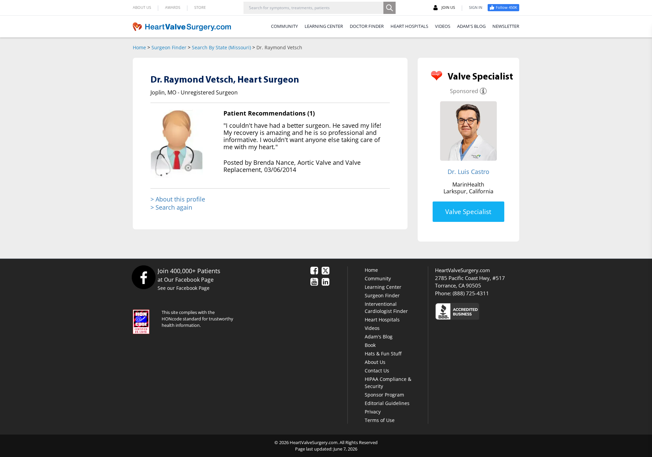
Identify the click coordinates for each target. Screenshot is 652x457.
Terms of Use (380, 420)
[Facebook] (143, 277)
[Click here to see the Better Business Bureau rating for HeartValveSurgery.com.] (494, 311)
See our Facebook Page (184, 288)
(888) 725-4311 (471, 293)
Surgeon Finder (168, 47)
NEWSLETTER (505, 26)
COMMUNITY (284, 26)
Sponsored (464, 91)
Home (139, 47)
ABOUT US (142, 7)
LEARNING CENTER (324, 26)
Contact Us (377, 370)
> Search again (171, 207)
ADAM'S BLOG (471, 26)
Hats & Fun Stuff (383, 353)
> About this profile (177, 199)
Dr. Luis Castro (468, 172)
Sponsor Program (384, 394)
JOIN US (448, 7)
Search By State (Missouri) (221, 47)
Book (370, 345)
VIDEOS (442, 26)
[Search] (389, 8)
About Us (375, 362)
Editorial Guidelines (387, 403)
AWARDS (172, 7)
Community (378, 278)
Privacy (373, 411)
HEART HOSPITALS (409, 26)
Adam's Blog (379, 336)
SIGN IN (475, 7)
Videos (372, 328)
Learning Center (383, 287)
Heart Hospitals (382, 319)
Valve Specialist (468, 211)
